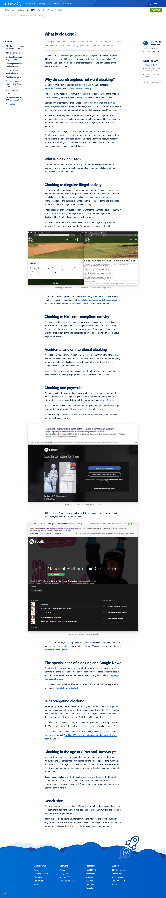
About (36, 870)
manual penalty (84, 88)
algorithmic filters (53, 88)
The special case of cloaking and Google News (14, 84)
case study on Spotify (57, 650)
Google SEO (64, 874)
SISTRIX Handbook (119, 870)
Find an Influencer (67, 881)
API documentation (119, 877)
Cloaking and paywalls (15, 77)
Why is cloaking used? (14, 53)
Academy (61, 10)
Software (30, 4)
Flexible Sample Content (67, 688)
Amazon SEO (65, 877)
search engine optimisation (73, 55)
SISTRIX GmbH (40, 866)
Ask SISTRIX (31, 10)
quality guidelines (83, 85)
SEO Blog (89, 881)
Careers (41, 874)
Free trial (156, 10)
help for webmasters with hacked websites (100, 300)
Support (66, 4)
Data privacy (39, 881)
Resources (52, 4)
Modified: (146, 52)
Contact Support (118, 881)
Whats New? (117, 874)
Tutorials (41, 10)
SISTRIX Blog (9, 10)
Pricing (42, 4)
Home (6, 16)
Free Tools (20, 10)
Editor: (145, 49)
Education (38, 877)
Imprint (36, 884)
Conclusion (10, 104)
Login (156, 4)
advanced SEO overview (28, 16)
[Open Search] (149, 3)
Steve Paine (152, 49)
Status (114, 884)
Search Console (74, 303)
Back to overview (152, 82)
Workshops (51, 10)
